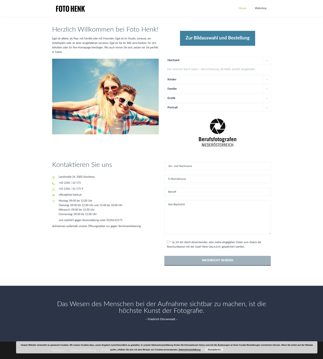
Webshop (261, 8)
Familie (172, 88)
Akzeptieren (214, 349)
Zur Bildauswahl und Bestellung (218, 38)
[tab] (217, 60)
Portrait (172, 107)
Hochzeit (173, 60)
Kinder (171, 79)
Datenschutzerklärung (190, 349)
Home (242, 8)
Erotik (171, 98)
